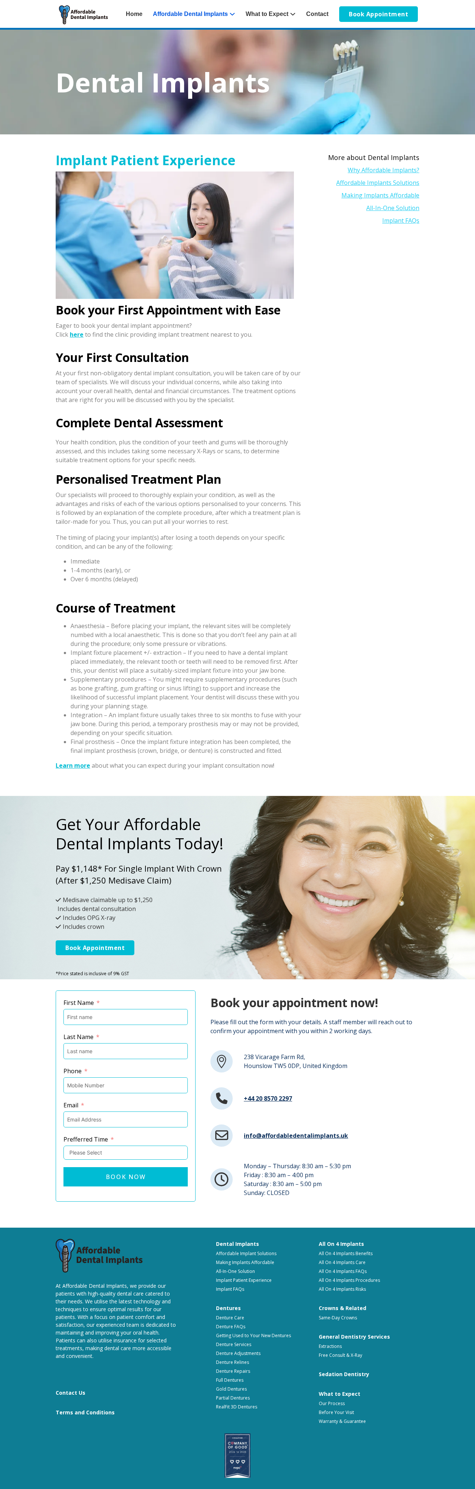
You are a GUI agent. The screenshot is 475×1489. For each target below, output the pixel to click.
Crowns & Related (342, 1308)
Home (134, 14)
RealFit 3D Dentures (236, 1407)
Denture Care (230, 1318)
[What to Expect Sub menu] (295, 14)
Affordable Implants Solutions (377, 183)
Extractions (330, 1346)
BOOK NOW (126, 1177)
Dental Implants (237, 1243)
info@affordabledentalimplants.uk (296, 1136)
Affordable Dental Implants (190, 14)
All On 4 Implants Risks (342, 1289)
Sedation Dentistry (344, 1374)
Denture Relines (232, 1362)
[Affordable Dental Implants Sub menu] (234, 14)
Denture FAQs (230, 1326)
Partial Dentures (233, 1398)
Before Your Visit (336, 1412)
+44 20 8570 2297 (268, 1098)
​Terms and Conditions (85, 1412)
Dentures (228, 1308)
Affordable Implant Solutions (246, 1253)
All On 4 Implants (341, 1243)
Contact (317, 14)
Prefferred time (85, 1139)
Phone (72, 1071)
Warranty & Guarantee (342, 1421)
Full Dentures (229, 1380)
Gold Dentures (231, 1389)
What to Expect (267, 14)
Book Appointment (378, 14)
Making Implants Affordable (380, 195)
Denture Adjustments (238, 1353)
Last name (78, 1037)
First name (78, 1003)
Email (70, 1105)
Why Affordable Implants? (383, 170)
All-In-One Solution (392, 208)
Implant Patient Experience (244, 1280)
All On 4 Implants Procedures (349, 1280)
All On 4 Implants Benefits (346, 1253)
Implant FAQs (400, 220)
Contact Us (70, 1392)
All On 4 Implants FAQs (343, 1271)
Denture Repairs (233, 1371)
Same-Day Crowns (338, 1318)
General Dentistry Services (354, 1336)
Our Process (332, 1403)
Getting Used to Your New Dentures (253, 1335)
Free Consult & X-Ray (340, 1355)
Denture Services (233, 1344)
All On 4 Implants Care (342, 1262)
